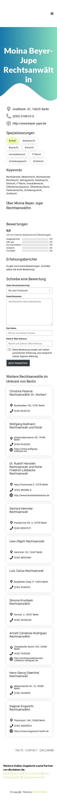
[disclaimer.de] (24, 13)
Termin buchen (32, 773)
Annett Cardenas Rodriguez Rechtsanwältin (28, 634)
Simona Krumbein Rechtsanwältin (21, 602)
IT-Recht (36, 154)
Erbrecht (29, 147)
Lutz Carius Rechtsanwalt (27, 570)
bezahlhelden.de (12, 773)
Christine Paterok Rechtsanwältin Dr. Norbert (28, 393)
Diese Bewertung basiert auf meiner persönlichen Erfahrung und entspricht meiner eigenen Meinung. (32, 353)
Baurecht (13, 147)
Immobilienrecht (17, 154)
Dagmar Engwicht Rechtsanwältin (22, 707)
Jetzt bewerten (18, 363)
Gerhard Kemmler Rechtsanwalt (21, 510)
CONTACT (32, 750)
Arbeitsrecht (28, 140)
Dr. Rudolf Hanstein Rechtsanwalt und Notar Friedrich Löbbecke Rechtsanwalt (26, 468)
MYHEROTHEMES (39, 792)
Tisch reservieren (32, 777)
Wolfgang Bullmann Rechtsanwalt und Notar (26, 425)
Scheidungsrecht (17, 161)
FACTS (19, 750)
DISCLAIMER (47, 750)
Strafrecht (38, 161)
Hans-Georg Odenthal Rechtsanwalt (24, 674)
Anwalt (12, 140)
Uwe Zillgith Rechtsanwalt (27, 541)
